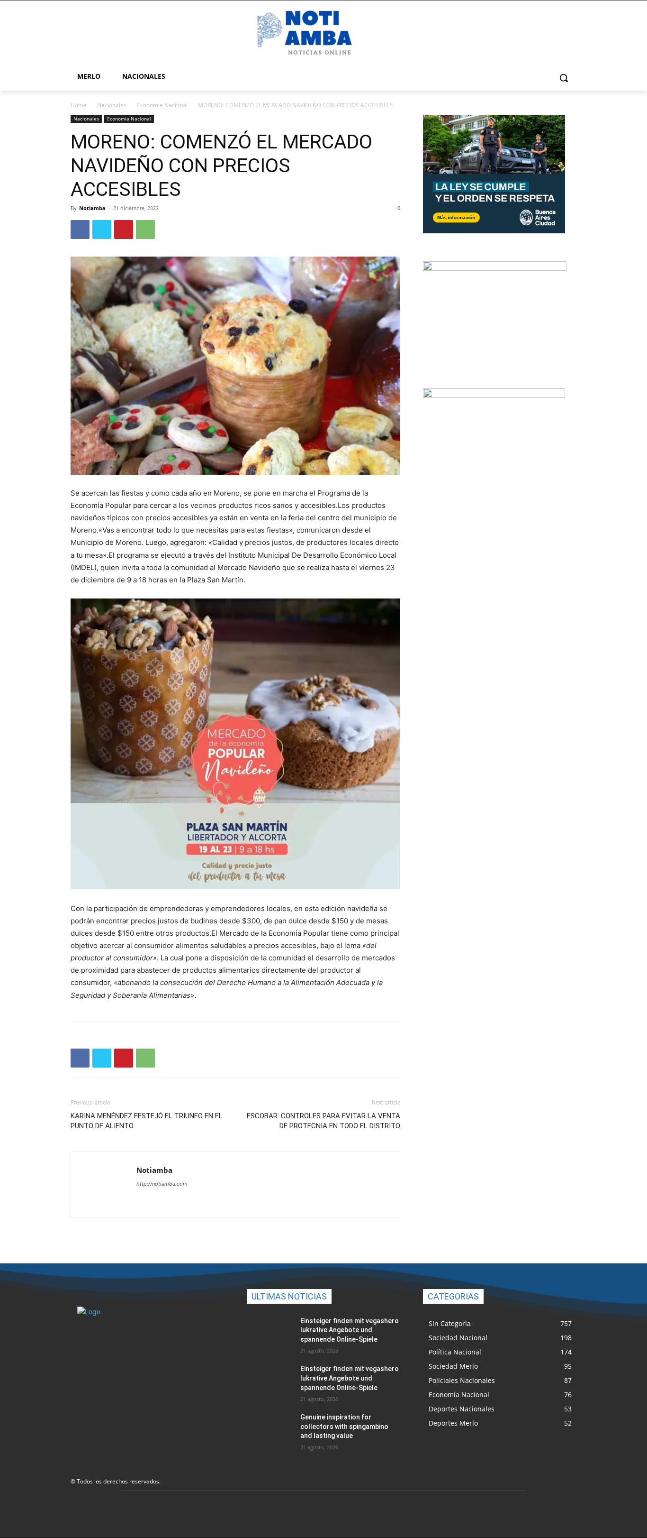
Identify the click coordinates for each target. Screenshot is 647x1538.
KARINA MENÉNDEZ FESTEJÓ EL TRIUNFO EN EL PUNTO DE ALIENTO (147, 1121)
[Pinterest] (123, 229)
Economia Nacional (162, 105)
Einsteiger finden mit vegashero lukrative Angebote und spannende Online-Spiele (349, 1330)
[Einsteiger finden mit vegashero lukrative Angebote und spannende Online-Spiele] (270, 1333)
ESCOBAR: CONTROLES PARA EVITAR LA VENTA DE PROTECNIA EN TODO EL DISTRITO (323, 1121)
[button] (563, 78)
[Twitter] (101, 229)
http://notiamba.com (162, 1183)
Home (79, 105)
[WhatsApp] (145, 229)
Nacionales (111, 105)
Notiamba (92, 208)
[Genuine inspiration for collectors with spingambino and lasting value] (270, 1429)
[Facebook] (80, 229)
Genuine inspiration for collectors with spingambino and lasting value (344, 1426)
